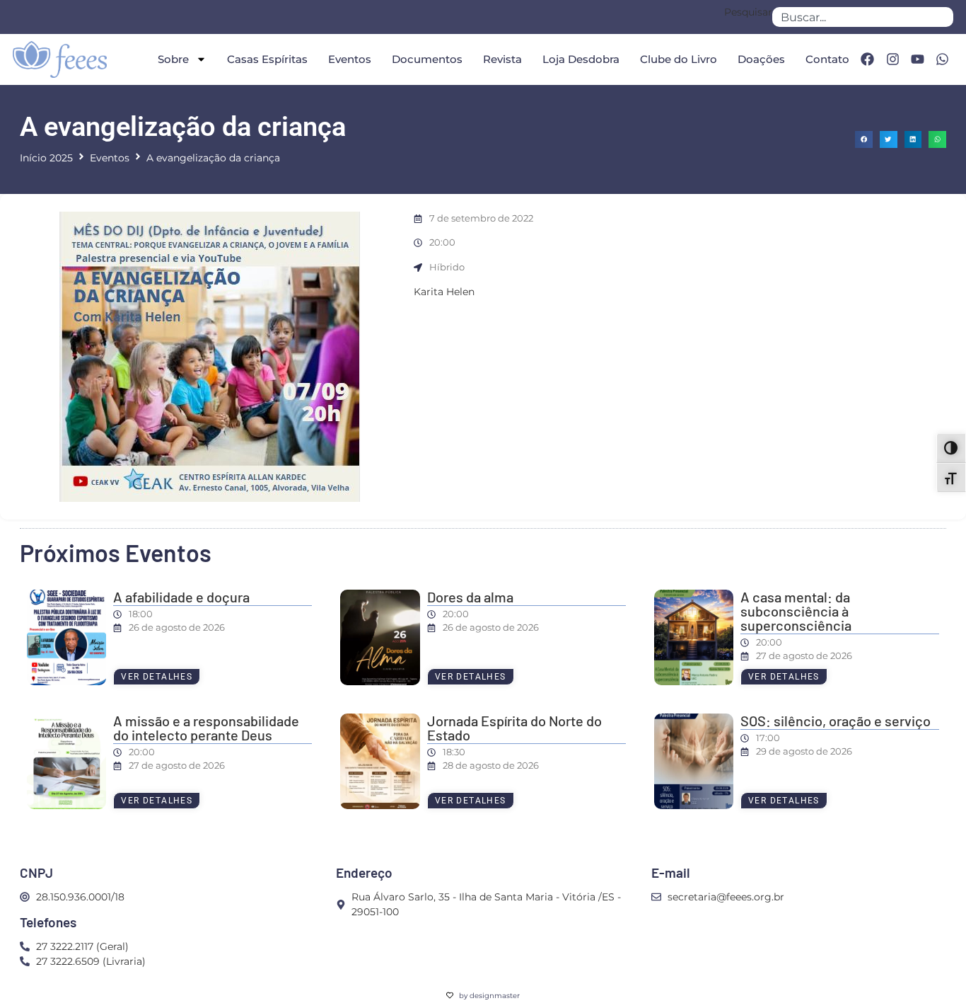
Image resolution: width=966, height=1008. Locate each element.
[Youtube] (917, 59)
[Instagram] (892, 59)
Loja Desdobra (580, 59)
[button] (864, 140)
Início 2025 (46, 157)
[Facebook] (867, 59)
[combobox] (862, 17)
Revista (502, 59)
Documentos (427, 59)
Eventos (349, 59)
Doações (761, 59)
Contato (827, 59)
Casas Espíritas (267, 59)
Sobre (173, 59)
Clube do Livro (678, 59)
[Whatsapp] (942, 59)
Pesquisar (748, 12)
